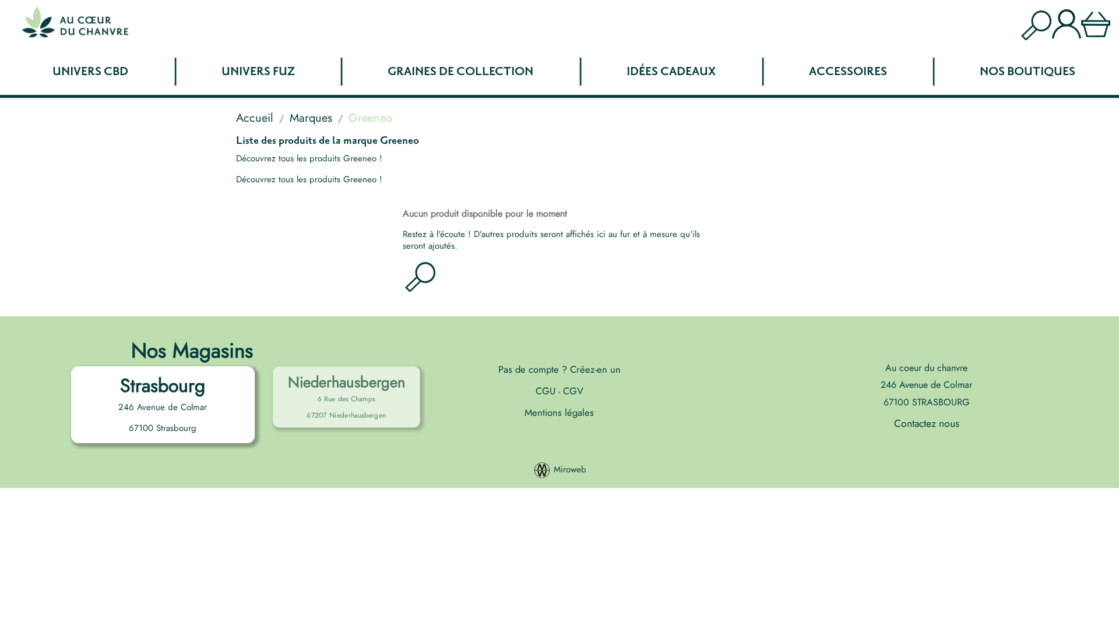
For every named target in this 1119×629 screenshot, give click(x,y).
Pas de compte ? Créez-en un (559, 369)
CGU (547, 391)
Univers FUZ (258, 72)
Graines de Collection (460, 72)
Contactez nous (926, 423)
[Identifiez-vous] (1066, 22)
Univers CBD (90, 72)
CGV (571, 391)
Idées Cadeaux (671, 72)
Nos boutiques (1027, 72)
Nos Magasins (192, 350)
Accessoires (848, 72)
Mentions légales (559, 412)
